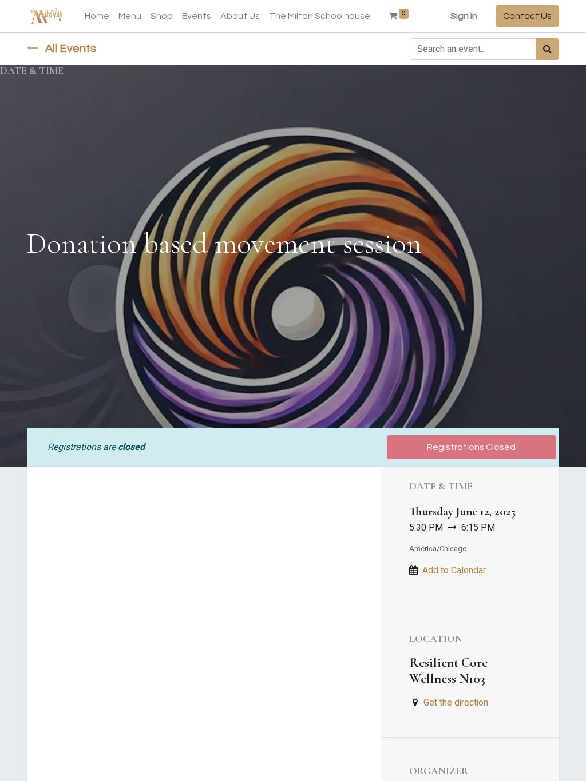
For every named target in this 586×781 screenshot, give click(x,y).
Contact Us (527, 16)
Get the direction (455, 703)
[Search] (547, 49)
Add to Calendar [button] (454, 570)
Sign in (463, 16)
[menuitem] (97, 16)
